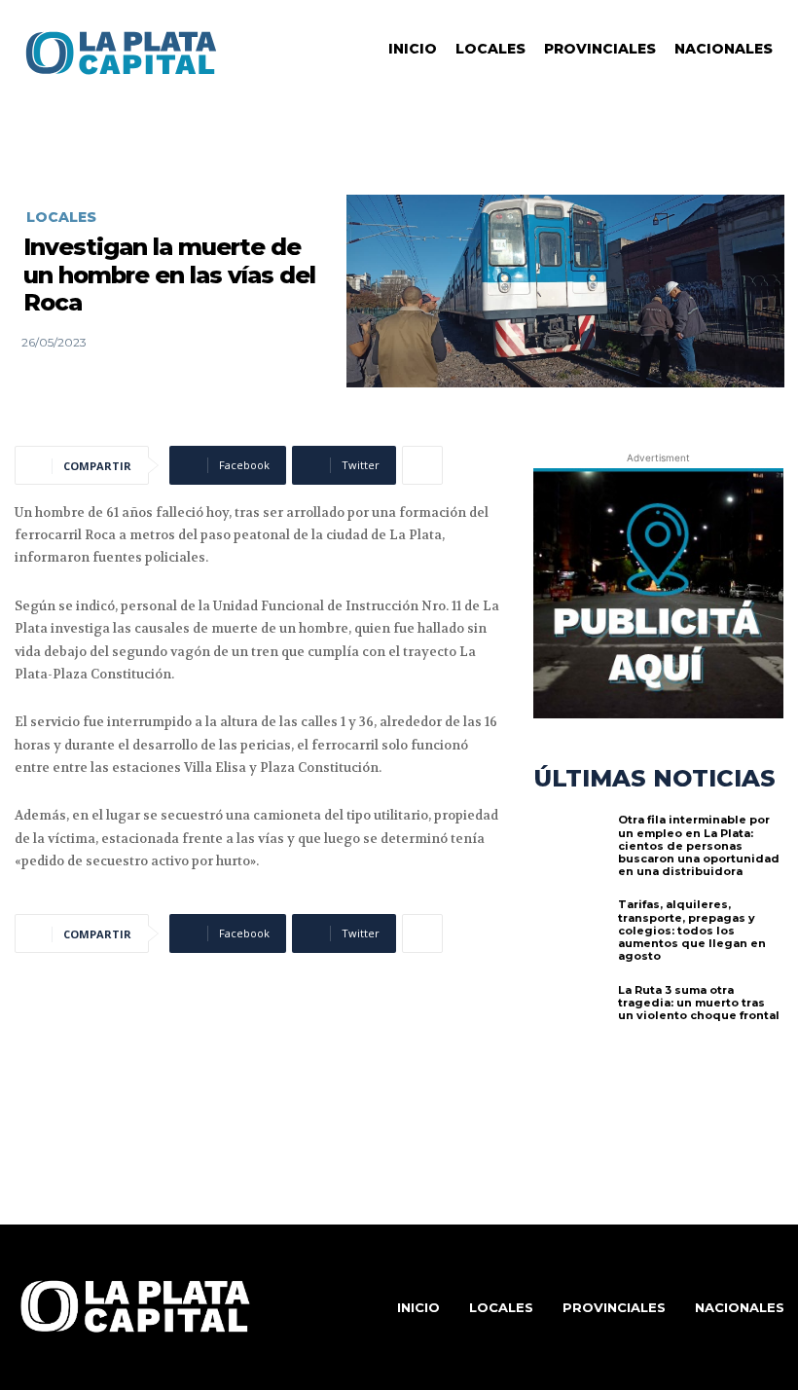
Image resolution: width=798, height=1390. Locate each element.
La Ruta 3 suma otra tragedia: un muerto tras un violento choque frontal (699, 1002)
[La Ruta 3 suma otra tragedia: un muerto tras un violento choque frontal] (570, 1021)
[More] (422, 465)
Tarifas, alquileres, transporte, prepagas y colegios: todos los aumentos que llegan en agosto (692, 930)
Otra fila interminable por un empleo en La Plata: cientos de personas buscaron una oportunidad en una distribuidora (699, 845)
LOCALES (61, 217)
